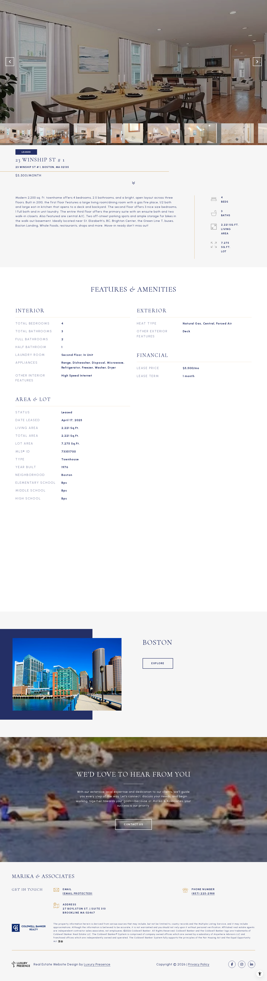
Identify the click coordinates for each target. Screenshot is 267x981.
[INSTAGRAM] (241, 964)
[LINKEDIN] (251, 964)
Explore (157, 663)
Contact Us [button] (133, 824)
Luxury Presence (97, 964)
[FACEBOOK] (232, 964)
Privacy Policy (198, 964)
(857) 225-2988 (203, 893)
